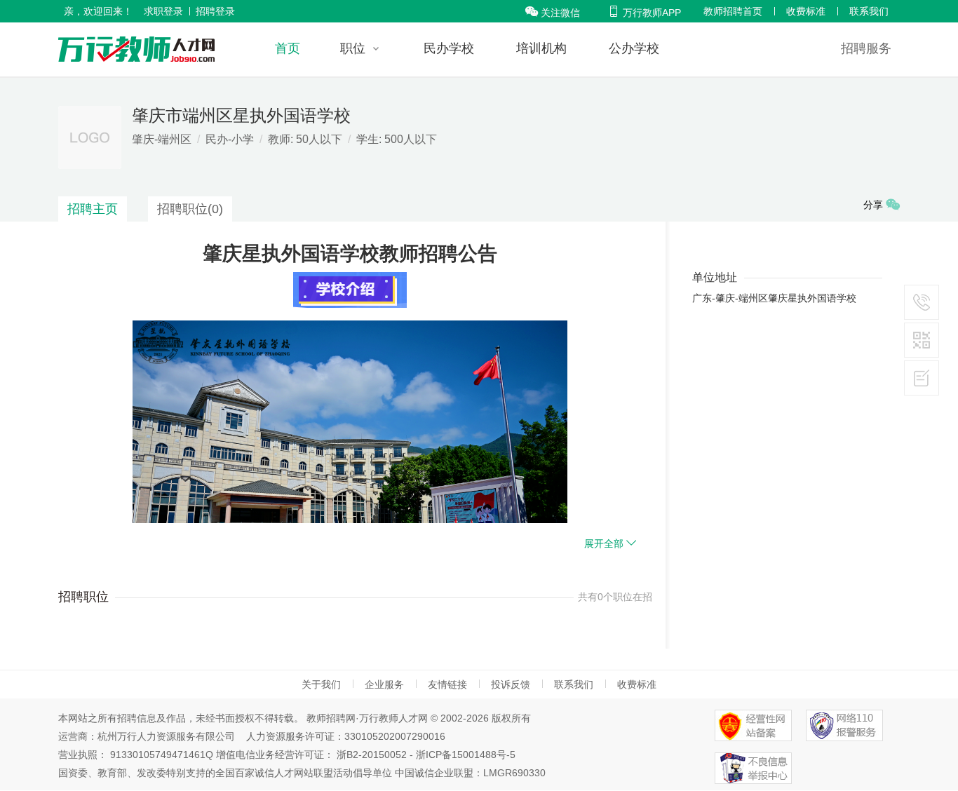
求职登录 (163, 11)
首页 (287, 48)
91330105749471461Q (161, 754)
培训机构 (541, 48)
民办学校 (449, 48)
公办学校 (634, 48)
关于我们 (321, 684)
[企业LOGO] (136, 49)
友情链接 (447, 684)
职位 (352, 48)
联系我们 (869, 11)
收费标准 (805, 11)
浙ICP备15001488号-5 (465, 754)
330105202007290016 (394, 736)
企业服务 (384, 684)
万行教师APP (644, 12)
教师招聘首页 (732, 11)
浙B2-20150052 (372, 754)
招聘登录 (215, 11)
